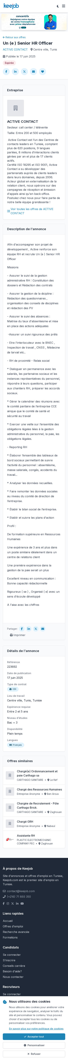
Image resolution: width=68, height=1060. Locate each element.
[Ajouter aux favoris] (42, 71)
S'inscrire (9, 960)
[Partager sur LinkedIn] (15, 71)
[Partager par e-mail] (33, 71)
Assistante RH (26, 835)
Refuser (35, 1053)
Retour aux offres (16, 37)
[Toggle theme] (58, 6)
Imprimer (19, 635)
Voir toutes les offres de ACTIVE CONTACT (32, 211)
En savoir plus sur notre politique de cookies (36, 1028)
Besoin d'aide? (12, 971)
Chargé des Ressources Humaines (39, 789)
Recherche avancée (16, 932)
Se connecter (12, 954)
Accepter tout (36, 1036)
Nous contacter (13, 977)
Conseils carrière (14, 966)
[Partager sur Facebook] (6, 71)
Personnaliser (36, 1045)
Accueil (8, 921)
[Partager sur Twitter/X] (24, 71)
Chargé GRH (25, 821)
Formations (10, 937)
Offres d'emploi (13, 926)
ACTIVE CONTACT (15, 49)
